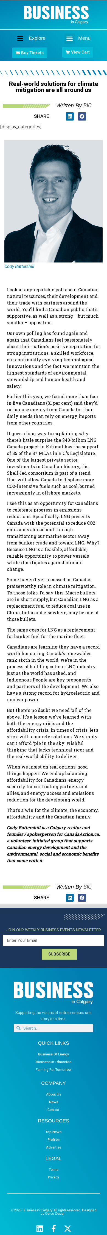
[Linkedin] (39, 1228)
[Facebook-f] (53, 1228)
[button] (69, 38)
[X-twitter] (67, 1228)
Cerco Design (55, 1214)
